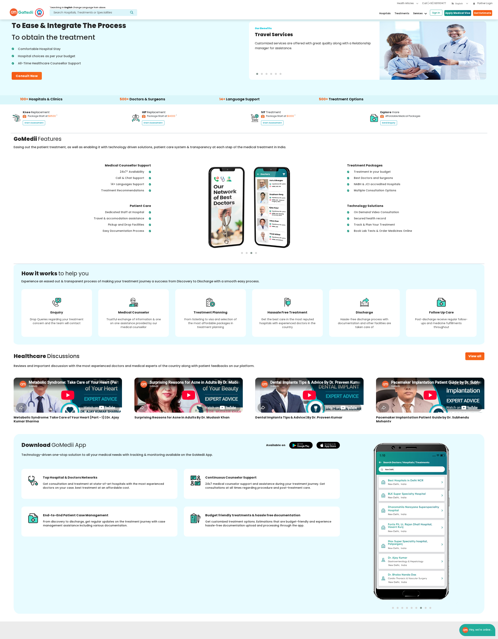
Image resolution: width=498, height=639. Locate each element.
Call (434, 3)
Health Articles (405, 3)
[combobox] (461, 4)
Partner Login (485, 3)
